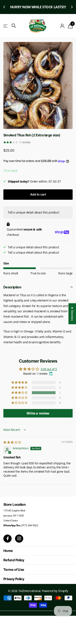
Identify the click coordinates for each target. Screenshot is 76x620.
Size (6, 263)
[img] (12, 442)
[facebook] (7, 539)
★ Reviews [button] (72, 314)
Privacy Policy (13, 579)
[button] (4, 7)
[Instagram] (19, 539)
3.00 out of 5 (49, 369)
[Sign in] (62, 26)
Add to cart (38, 194)
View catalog (5, 26)
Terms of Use (13, 569)
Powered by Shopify (55, 591)
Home (8, 551)
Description (12, 287)
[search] (14, 26)
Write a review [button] (38, 413)
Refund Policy (13, 560)
